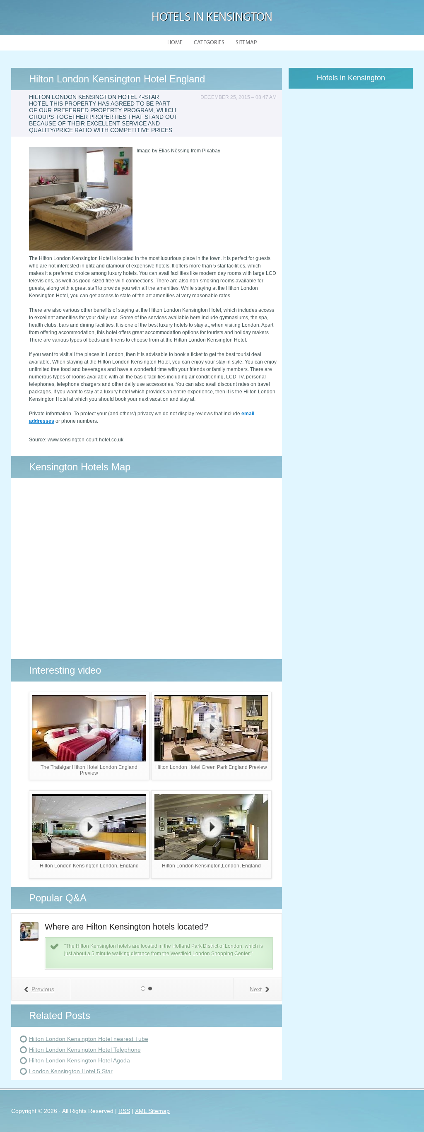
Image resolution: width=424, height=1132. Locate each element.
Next (256, 989)
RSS (124, 1111)
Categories (209, 43)
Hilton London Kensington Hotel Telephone (85, 1049)
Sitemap (246, 43)
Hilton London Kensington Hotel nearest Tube (88, 1039)
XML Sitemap (152, 1111)
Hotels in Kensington (212, 18)
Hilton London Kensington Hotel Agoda (79, 1060)
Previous (42, 989)
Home (175, 43)
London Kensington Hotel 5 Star (71, 1071)
